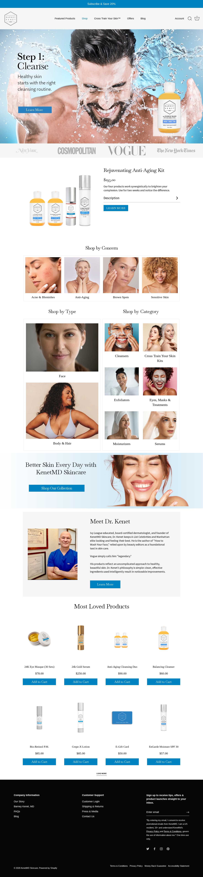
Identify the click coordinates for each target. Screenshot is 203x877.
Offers (130, 18)
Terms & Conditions (172, 831)
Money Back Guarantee (155, 866)
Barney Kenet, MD (24, 806)
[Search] (190, 19)
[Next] (193, 86)
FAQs (17, 811)
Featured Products (65, 18)
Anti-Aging (82, 297)
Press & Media (90, 811)
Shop (85, 18)
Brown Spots (121, 297)
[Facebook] (154, 848)
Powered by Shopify (48, 868)
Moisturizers (121, 444)
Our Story (19, 801)
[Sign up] (187, 812)
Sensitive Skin (160, 297)
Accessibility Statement (178, 866)
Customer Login (91, 801)
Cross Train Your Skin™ (107, 18)
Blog (143, 18)
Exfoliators (122, 400)
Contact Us (88, 816)
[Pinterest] (168, 848)
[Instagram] (161, 848)
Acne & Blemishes (43, 297)
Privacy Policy (153, 831)
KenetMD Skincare (29, 868)
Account (179, 18)
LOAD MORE (102, 774)
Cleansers (122, 356)
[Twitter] (147, 848)
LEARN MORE (115, 208)
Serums (160, 444)
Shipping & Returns (92, 806)
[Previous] (10, 86)
